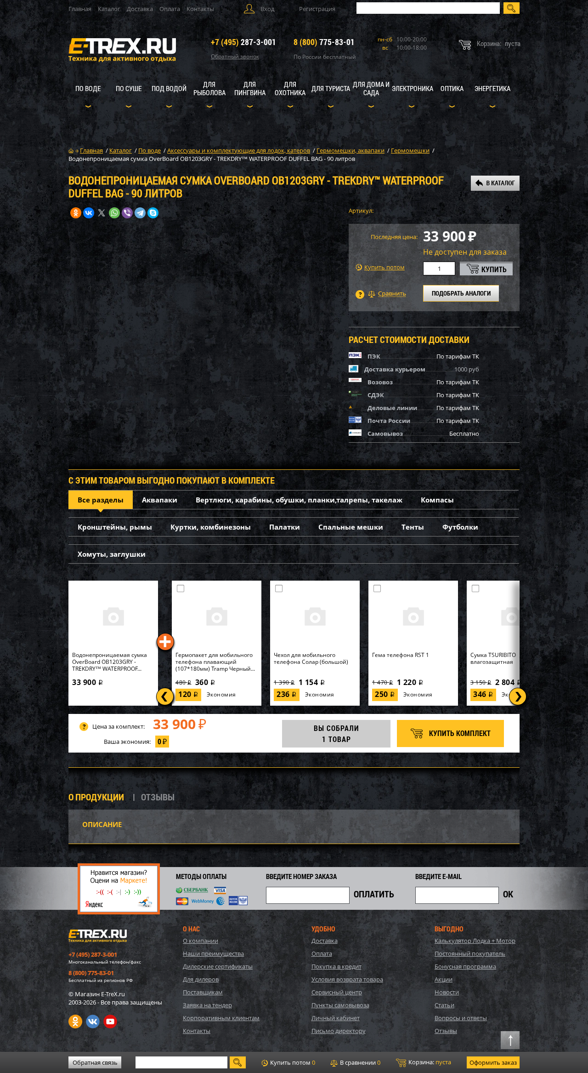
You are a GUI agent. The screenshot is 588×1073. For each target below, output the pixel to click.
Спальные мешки (350, 526)
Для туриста (330, 88)
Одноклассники (75, 1021)
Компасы (437, 499)
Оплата (169, 9)
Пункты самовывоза (340, 1005)
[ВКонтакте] (88, 212)
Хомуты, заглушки (112, 554)
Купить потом (384, 267)
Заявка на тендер (207, 1005)
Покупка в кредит (336, 966)
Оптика (452, 88)
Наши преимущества (213, 953)
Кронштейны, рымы (115, 526)
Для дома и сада (371, 88)
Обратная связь (95, 1062)
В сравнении (359, 1062)
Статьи (444, 1005)
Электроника (412, 88)
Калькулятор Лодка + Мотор (475, 940)
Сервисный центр (336, 992)
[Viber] (127, 212)
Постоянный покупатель (470, 953)
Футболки (460, 526)
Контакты (200, 9)
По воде (88, 88)
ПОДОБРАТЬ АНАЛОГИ (461, 293)
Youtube (110, 1021)
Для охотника (290, 88)
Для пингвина (250, 88)
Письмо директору (338, 1031)
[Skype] (152, 212)
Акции (443, 979)
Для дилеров (201, 979)
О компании (200, 940)
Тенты (412, 526)
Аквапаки (159, 499)
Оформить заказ (493, 1062)
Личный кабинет (335, 1018)
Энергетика (492, 88)
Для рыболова (209, 88)
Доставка (140, 9)
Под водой (169, 88)
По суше (128, 88)
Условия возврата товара (347, 979)
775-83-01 (324, 41)
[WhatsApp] (114, 212)
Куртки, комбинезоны (210, 526)
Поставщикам (203, 992)
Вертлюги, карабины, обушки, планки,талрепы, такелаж (299, 499)
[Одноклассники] (75, 212)
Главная (79, 9)
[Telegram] (140, 212)
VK (93, 1021)
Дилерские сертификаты (218, 966)
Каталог (109, 9)
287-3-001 (243, 41)
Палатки (284, 526)
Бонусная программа (465, 966)
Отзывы (446, 1031)
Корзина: (429, 1062)
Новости (447, 992)
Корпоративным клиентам (221, 1018)
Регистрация (317, 9)
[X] (101, 212)
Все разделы (101, 499)
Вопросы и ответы (461, 1018)
